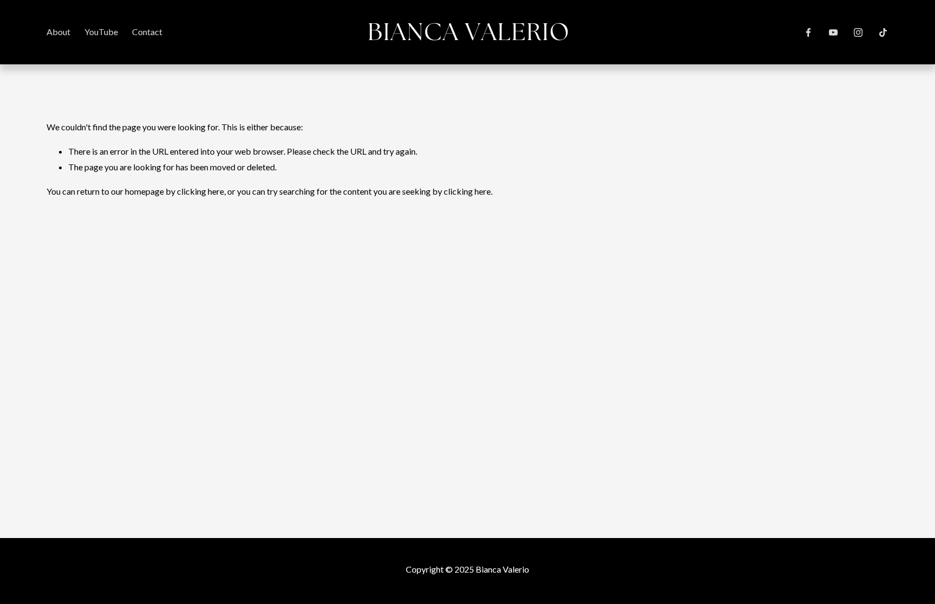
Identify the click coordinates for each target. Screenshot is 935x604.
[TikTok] (883, 32)
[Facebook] (808, 32)
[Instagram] (858, 32)
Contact (147, 31)
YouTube (101, 31)
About (58, 31)
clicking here (200, 191)
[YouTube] (833, 32)
